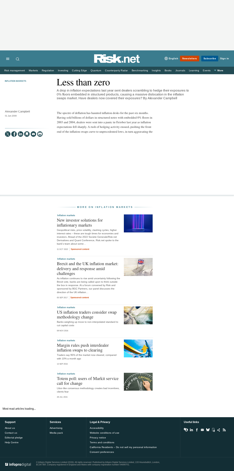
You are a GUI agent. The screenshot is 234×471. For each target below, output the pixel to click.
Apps (213, 430)
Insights (156, 70)
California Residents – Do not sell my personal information (123, 447)
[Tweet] (7, 134)
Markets (33, 70)
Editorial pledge (14, 437)
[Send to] (33, 134)
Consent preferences (102, 452)
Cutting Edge (79, 70)
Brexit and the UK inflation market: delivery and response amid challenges (87, 268)
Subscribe (210, 58)
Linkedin (191, 430)
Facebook (197, 430)
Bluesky (208, 430)
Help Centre (12, 442)
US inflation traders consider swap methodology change (87, 314)
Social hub (219, 430)
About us (10, 428)
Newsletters (189, 58)
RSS (224, 430)
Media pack (56, 432)
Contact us (11, 432)
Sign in (224, 58)
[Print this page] (40, 134)
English (173, 58)
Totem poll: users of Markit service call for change (88, 380)
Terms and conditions (102, 442)
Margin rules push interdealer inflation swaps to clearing (83, 347)
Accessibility (97, 428)
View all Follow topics (186, 430)
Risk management (14, 70)
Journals (180, 70)
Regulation (48, 70)
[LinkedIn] (20, 134)
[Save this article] (27, 134)
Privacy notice (98, 437)
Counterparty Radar (116, 70)
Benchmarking (140, 70)
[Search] (18, 59)
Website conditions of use (104, 432)
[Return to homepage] (117, 62)
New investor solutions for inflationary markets (80, 222)
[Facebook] (14, 134)
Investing (63, 70)
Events (207, 70)
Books (168, 70)
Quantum (96, 70)
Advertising (56, 428)
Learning (194, 70)
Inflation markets (15, 81)
